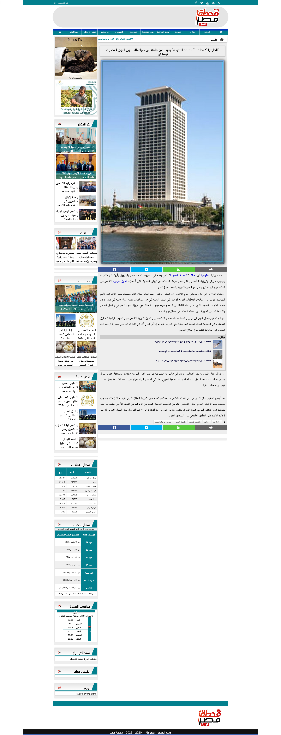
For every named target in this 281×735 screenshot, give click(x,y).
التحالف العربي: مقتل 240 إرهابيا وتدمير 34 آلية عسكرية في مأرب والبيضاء (182, 341)
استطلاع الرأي (81, 652)
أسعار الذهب (81, 524)
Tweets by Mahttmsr (86, 693)
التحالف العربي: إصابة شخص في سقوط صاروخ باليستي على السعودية (183, 360)
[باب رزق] (76, 97)
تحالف (193, 275)
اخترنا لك (84, 280)
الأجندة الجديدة (179, 275)
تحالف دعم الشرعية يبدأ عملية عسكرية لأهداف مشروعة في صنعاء (185, 351)
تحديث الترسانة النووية (163, 422)
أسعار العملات (80, 464)
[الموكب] (76, 58)
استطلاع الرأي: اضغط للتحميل (83, 658)
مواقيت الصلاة (80, 605)
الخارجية (205, 275)
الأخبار (214, 39)
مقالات (85, 232)
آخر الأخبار (84, 123)
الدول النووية (120, 281)
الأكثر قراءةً (83, 376)
